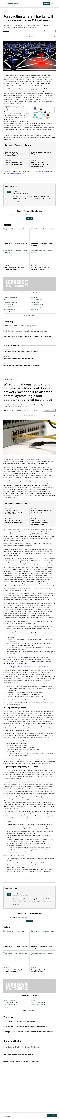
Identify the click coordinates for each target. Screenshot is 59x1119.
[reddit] (32, 36)
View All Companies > (29, 315)
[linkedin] (27, 36)
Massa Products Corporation (12, 307)
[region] (29, 1116)
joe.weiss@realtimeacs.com (15, 173)
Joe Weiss (6, 31)
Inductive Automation (10, 302)
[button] (4, 4)
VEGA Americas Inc (36, 304)
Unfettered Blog (8, 11)
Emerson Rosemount (9, 297)
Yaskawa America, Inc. (37, 307)
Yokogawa (33, 309)
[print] (55, 36)
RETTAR (33, 297)
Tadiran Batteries (35, 302)
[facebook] (24, 36)
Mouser (6, 311)
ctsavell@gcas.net (47, 171)
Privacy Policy (6, 1116)
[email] (34, 36)
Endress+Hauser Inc (9, 300)
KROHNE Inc (7, 304)
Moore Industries (8, 309)
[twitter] (29, 36)
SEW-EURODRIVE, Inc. (37, 300)
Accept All (52, 1115)
